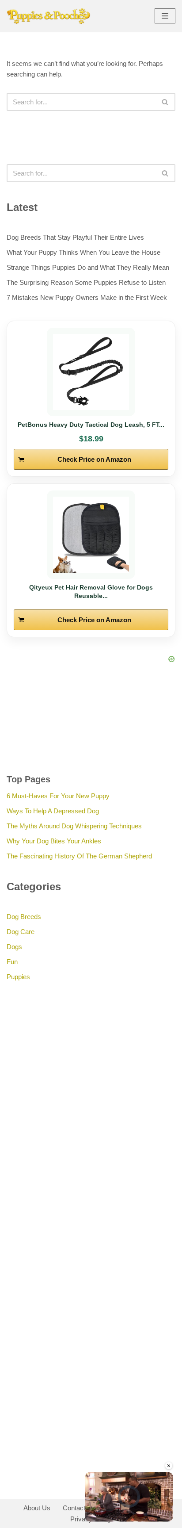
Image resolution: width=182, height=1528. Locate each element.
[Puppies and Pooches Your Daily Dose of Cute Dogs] (49, 16)
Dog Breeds (24, 916)
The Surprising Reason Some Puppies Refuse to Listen (86, 282)
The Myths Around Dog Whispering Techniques (74, 826)
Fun (12, 961)
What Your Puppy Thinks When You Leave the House (83, 252)
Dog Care (20, 931)
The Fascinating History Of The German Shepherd (79, 856)
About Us (36, 1508)
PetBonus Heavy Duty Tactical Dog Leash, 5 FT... (91, 424)
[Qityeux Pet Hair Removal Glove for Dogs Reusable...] (91, 534)
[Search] (165, 102)
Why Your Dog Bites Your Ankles (54, 841)
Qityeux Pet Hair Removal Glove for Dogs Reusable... (91, 591)
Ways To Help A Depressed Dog (53, 811)
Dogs (14, 946)
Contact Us (79, 1508)
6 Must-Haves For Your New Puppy (58, 796)
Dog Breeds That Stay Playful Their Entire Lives (75, 237)
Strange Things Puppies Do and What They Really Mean (88, 267)
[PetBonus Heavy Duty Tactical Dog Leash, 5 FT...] (91, 372)
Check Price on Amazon (94, 459)
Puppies (18, 976)
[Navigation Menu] (165, 15)
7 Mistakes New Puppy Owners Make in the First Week (87, 297)
